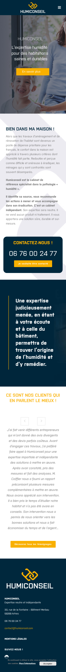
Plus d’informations (27, 663)
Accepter (47, 663)
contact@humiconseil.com (19, 628)
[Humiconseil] (33, 7)
